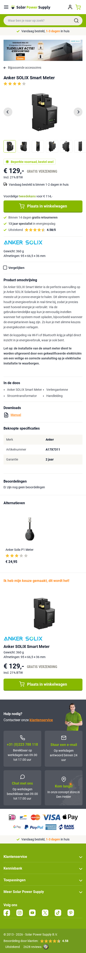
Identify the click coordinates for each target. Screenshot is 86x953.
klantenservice (41, 720)
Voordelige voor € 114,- (28, 196)
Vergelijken (16, 268)
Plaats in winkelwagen (47, 206)
